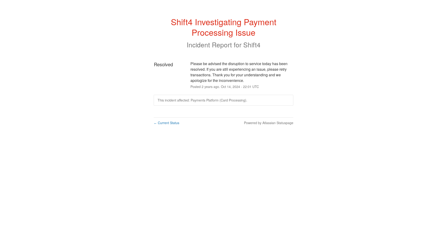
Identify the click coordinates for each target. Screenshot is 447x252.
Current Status (166, 122)
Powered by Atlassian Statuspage (268, 122)
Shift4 (252, 44)
